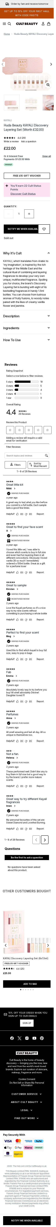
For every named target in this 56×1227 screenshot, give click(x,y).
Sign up (27, 1023)
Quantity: (10, 206)
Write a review (11, 141)
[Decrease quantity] (8, 213)
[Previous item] (5, 945)
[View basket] (48, 24)
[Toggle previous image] (2, 64)
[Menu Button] (3, 24)
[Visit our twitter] (19, 1038)
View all (46, 156)
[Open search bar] (9, 24)
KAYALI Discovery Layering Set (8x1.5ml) (25, 958)
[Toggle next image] (51, 64)
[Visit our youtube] (34, 1038)
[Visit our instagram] (27, 1038)
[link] (43, 24)
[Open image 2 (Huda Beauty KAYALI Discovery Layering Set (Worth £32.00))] (31, 102)
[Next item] (48, 945)
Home (7, 34)
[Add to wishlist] (44, 229)
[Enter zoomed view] (48, 85)
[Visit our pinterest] (42, 1038)
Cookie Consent (27, 1079)
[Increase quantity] (29, 213)
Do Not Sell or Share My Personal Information (27, 1084)
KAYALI (8, 120)
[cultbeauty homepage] (27, 24)
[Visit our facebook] (12, 1038)
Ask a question (28, 141)
